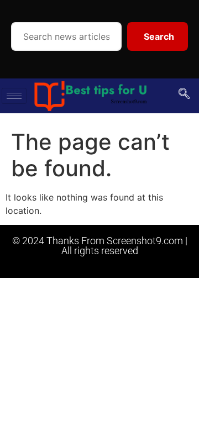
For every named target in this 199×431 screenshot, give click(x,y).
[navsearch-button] (184, 94)
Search (159, 36)
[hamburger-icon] (14, 96)
